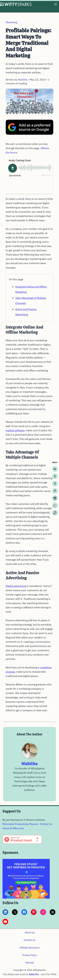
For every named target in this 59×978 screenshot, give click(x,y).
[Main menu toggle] (55, 4)
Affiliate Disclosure (30, 947)
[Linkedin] (55, 469)
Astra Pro (34, 974)
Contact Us (29, 939)
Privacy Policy (29, 955)
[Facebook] (55, 483)
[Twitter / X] (55, 476)
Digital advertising (16, 586)
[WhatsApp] (55, 505)
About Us (29, 932)
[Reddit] (55, 498)
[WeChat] (55, 513)
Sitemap (29, 962)
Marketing (11, 22)
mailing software (15, 430)
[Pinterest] (55, 491)
